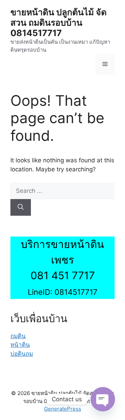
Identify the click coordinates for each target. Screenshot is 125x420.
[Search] (20, 207)
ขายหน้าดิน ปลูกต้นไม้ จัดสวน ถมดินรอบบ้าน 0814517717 (58, 22)
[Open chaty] (103, 399)
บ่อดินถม (21, 353)
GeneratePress (62, 408)
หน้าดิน (20, 344)
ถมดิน (18, 336)
